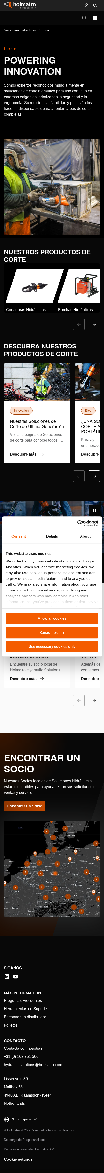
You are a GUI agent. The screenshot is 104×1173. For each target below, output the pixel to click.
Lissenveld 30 (16, 1079)
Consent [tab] (18, 536)
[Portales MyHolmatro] (86, 5)
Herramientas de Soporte (25, 1009)
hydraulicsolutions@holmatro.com (33, 1065)
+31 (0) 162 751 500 (21, 1057)
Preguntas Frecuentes (23, 1001)
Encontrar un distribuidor (25, 1017)
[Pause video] (94, 510)
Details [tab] (52, 536)
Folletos (11, 1025)
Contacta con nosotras (23, 1048)
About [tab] (85, 536)
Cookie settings (18, 1159)
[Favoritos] (95, 5)
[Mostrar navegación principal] (95, 18)
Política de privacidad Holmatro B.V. (29, 1149)
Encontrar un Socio (25, 806)
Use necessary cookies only (52, 647)
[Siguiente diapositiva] (94, 324)
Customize (49, 633)
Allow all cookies (52, 618)
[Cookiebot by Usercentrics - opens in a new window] (77, 523)
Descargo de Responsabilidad (24, 1140)
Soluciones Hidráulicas (20, 30)
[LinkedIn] (7, 976)
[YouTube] (15, 976)
